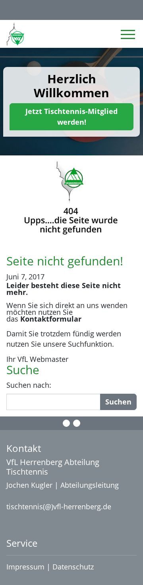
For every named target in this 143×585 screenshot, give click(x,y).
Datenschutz (74, 566)
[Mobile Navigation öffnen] (128, 34)
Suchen (118, 401)
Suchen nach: (28, 385)
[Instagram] (76, 423)
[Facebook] (66, 423)
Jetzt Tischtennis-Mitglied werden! (71, 116)
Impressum (25, 566)
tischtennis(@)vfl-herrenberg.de (58, 506)
